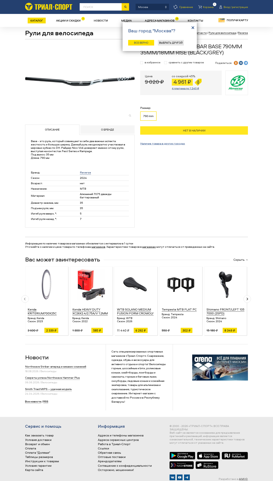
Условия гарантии (38, 466)
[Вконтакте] (172, 477)
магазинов (98, 247)
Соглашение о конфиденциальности (125, 466)
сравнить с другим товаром (186, 62)
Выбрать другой (171, 42)
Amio (243, 479)
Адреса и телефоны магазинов (121, 435)
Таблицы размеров (39, 457)
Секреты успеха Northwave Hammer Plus (52, 378)
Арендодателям (109, 461)
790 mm (148, 116)
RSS (45, 401)
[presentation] (25, 299)
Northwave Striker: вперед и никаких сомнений (55, 366)
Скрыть (239, 260)
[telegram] (246, 63)
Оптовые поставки (112, 457)
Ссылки (103, 448)
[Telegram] (187, 477)
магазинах (149, 247)
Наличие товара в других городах (162, 143)
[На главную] (48, 6)
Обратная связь (109, 453)
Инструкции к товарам (42, 461)
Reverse (85, 172)
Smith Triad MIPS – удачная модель (48, 389)
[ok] (236, 63)
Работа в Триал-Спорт (114, 444)
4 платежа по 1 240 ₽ (185, 88)
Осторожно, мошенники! (116, 470)
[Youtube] (180, 477)
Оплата (30, 448)
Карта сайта (34, 470)
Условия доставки (38, 440)
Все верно (141, 42)
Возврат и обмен (37, 444)
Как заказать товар (39, 435)
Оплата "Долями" (37, 453)
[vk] (241, 63)
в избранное (152, 62)
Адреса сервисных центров (118, 440)
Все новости (33, 401)
